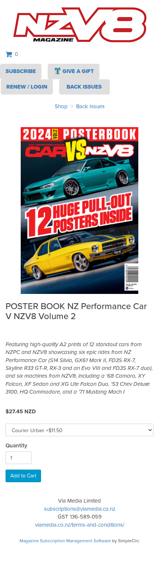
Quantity (16, 446)
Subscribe (21, 71)
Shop (61, 106)
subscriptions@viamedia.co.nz (79, 509)
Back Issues (90, 106)
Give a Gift (78, 71)
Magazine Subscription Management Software (65, 540)
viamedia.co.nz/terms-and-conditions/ (79, 525)
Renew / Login (26, 87)
